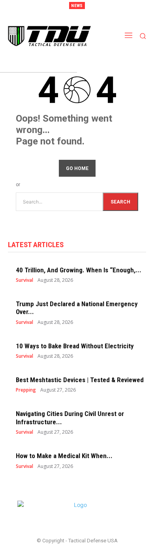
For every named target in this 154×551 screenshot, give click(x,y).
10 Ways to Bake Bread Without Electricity (75, 346)
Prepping (26, 390)
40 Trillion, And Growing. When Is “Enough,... (78, 270)
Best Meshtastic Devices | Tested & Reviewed (80, 380)
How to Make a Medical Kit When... (64, 456)
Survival (24, 280)
